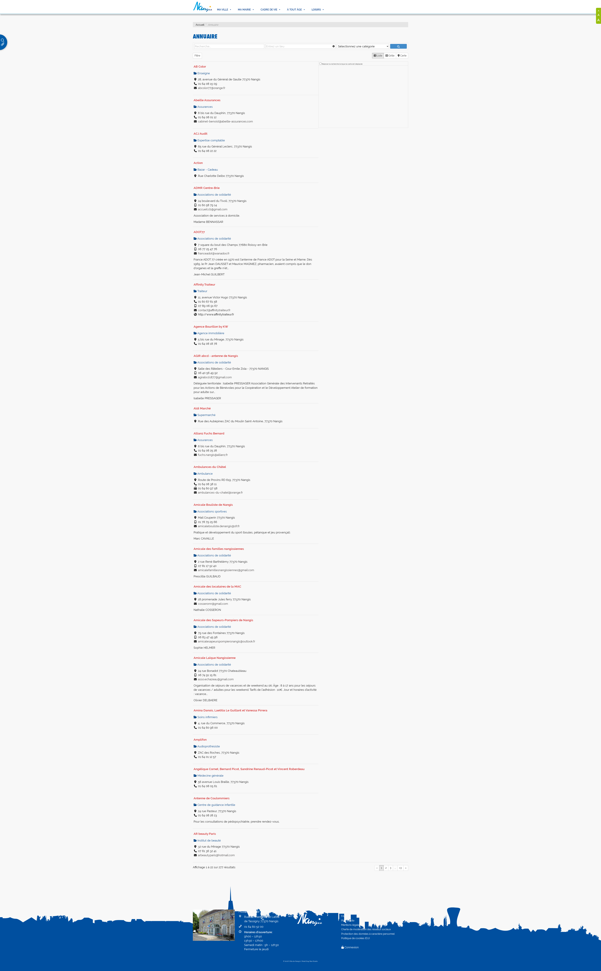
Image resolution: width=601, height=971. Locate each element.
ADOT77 (199, 232)
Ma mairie (244, 9)
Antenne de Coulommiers (211, 798)
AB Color (200, 66)
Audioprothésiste (208, 746)
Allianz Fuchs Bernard (209, 433)
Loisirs (316, 9)
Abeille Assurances (207, 100)
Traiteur (202, 291)
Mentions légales (351, 924)
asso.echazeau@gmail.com (216, 679)
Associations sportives (212, 511)
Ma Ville (222, 9)
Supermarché (206, 415)
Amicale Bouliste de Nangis (213, 504)
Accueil (200, 24)
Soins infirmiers (207, 717)
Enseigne (203, 73)
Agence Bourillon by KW (211, 326)
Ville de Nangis (295, 961)
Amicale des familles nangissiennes (219, 548)
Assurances (205, 106)
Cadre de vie (269, 9)
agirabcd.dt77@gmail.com (215, 377)
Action (198, 163)
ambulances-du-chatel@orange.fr (220, 492)
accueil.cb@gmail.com (212, 209)
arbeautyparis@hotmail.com (216, 855)
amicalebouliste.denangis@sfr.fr (219, 526)
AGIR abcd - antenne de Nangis (216, 355)
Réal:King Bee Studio (310, 961)
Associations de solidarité (214, 194)
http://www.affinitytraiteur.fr (216, 314)
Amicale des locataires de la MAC (217, 586)
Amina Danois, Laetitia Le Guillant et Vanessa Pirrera (230, 710)
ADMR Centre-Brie (207, 188)
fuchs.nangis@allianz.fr (213, 454)
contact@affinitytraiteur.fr (214, 310)
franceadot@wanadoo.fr (213, 253)
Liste (379, 55)
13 (400, 867)
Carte (403, 55)
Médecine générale (210, 775)
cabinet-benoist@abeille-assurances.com (225, 121)
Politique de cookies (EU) (355, 938)
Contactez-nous (350, 911)
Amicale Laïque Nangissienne (215, 657)
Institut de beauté (209, 840)
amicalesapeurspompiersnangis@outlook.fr (226, 641)
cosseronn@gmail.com (213, 603)
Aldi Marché (202, 408)
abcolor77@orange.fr (211, 88)
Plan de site (347, 920)
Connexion (351, 947)
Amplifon (200, 739)
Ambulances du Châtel (210, 467)
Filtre (197, 55)
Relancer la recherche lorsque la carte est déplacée (342, 64)
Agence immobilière (210, 333)
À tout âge (294, 9)
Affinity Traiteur (204, 284)
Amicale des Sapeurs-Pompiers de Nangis (223, 620)
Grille (391, 55)
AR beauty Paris (205, 833)
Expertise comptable (211, 140)
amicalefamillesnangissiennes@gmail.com (226, 570)
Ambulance (205, 473)
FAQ (343, 916)
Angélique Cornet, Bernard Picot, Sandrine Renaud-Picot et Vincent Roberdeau (249, 769)
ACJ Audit (200, 133)
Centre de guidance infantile (216, 804)
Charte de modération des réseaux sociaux (366, 929)
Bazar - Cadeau (207, 169)
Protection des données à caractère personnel (368, 933)
